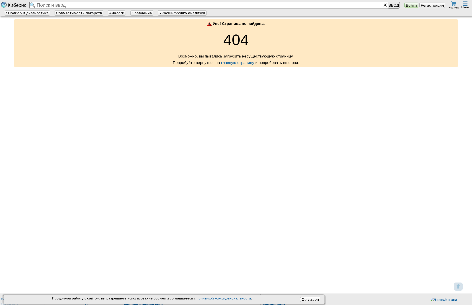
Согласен (310, 299)
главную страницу (237, 62)
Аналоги (116, 13)
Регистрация (432, 5)
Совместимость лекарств (79, 13)
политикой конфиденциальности (224, 298)
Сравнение (142, 13)
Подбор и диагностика (28, 13)
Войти (411, 5)
